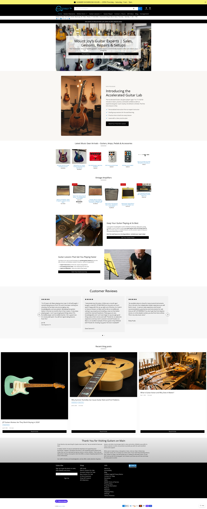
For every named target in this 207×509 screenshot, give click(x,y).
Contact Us (121, 54)
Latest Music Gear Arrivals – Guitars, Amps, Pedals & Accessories (103, 143)
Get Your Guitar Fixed (127, 237)
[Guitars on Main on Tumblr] (65, 18)
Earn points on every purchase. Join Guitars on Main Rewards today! (103, 21)
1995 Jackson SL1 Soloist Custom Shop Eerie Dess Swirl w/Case (79, 167)
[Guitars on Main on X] (67, 18)
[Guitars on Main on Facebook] (59, 18)
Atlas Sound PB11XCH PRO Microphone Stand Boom (143, 162)
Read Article (34, 431)
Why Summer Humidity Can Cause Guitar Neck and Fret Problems (95, 400)
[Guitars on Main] (64, 8)
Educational (74, 402)
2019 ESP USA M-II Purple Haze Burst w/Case (63, 166)
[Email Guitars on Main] (56, 18)
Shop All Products (85, 478)
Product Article (6, 424)
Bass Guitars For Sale (86, 474)
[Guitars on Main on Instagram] (61, 18)
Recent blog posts (104, 346)
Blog (136, 14)
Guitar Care (81, 402)
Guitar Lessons (94, 14)
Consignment (144, 14)
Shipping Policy (109, 492)
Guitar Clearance (69, 14)
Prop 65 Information (110, 486)
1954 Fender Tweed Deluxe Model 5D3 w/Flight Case (127, 204)
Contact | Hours (120, 14)
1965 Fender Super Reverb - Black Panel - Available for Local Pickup (111, 205)
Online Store (81, 14)
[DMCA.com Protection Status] (133, 468)
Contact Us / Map (109, 476)
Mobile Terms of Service (111, 482)
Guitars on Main (61, 506)
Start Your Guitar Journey (79, 272)
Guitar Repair (108, 14)
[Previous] (39, 314)
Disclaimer (107, 478)
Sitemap (106, 494)
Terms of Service (109, 495)
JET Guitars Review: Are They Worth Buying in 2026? (21, 422)
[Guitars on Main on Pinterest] (63, 18)
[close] (205, 2)
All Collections (84, 480)
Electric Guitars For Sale (87, 470)
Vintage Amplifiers (103, 177)
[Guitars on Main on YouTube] (69, 18)
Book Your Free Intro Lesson (117, 124)
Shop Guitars (86, 54)
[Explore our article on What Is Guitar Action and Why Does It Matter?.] (172, 389)
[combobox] (106, 8)
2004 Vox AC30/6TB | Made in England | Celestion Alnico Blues (63, 201)
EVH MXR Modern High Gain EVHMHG (95, 166)
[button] (134, 8)
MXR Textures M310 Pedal (111, 165)
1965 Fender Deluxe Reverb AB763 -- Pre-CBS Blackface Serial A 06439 (79, 197)
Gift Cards (83, 468)
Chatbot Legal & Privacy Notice (113, 474)
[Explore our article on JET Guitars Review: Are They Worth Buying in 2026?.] (34, 419)
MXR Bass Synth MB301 (127, 165)
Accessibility (108, 470)
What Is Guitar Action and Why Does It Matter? (157, 392)
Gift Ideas (130, 14)
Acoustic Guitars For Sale (87, 472)
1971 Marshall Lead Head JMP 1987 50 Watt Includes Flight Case (144, 194)
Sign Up (66, 478)
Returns (106, 488)
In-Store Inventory (85, 476)
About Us (107, 468)
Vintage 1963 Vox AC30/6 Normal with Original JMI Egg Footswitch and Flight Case (95, 201)
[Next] (167, 314)
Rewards (107, 490)
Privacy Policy (108, 484)
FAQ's (106, 480)
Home (60, 14)
